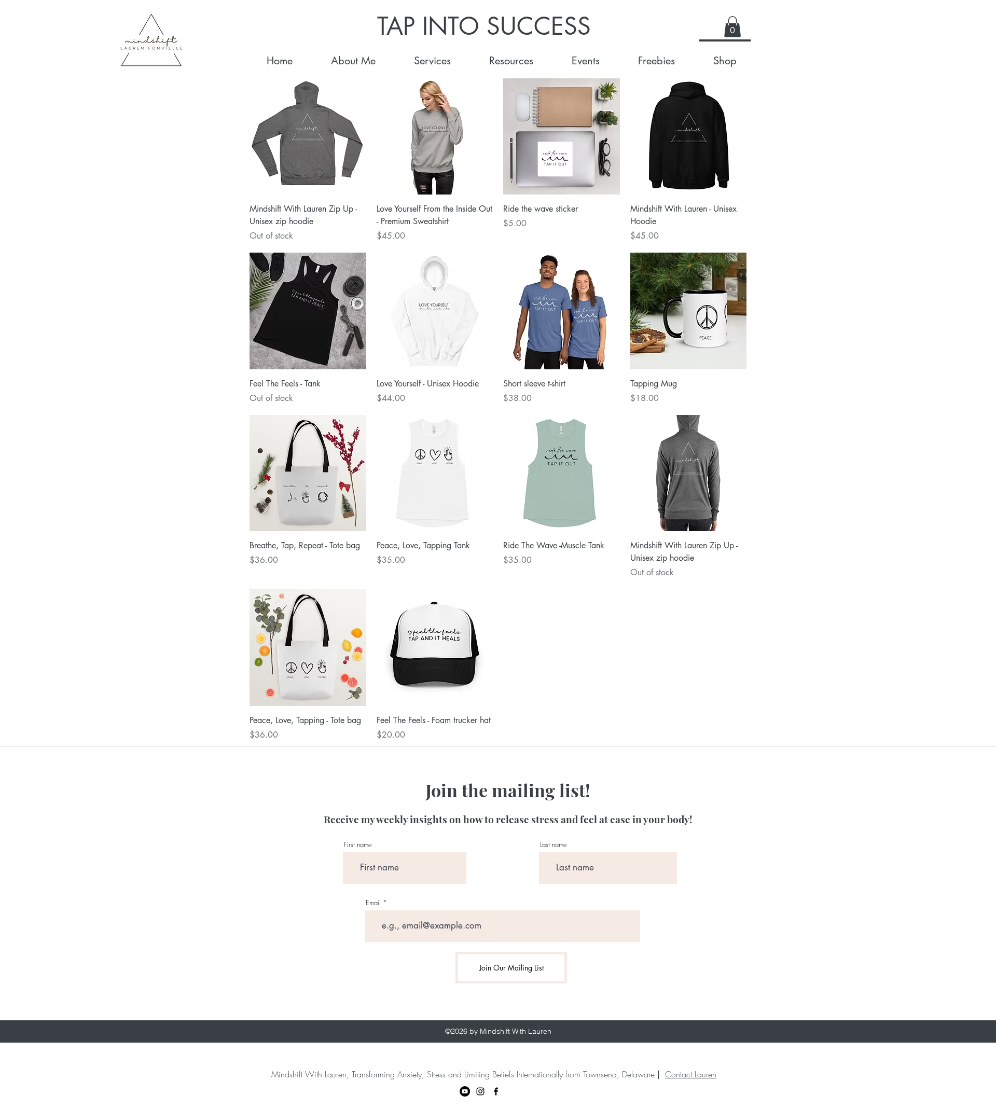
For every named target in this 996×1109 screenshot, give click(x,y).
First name (358, 844)
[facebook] (496, 1091)
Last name (553, 844)
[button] (732, 26)
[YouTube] (465, 1091)
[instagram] (480, 1091)
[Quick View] (308, 136)
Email (373, 902)
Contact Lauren (690, 1074)
